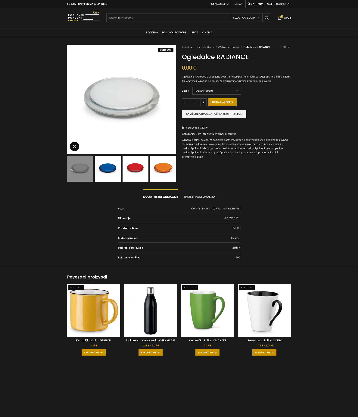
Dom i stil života (205, 47)
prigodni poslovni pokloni (225, 152)
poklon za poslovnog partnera (211, 143)
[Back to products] (284, 47)
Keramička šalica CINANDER (207, 340)
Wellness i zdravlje (228, 47)
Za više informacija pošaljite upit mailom (214, 113)
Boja (185, 90)
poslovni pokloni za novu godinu (264, 148)
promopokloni (249, 152)
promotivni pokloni (193, 156)
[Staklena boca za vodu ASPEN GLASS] (150, 310)
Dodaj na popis (222, 102)
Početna (187, 47)
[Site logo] (84, 17)
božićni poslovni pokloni (249, 139)
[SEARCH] (267, 18)
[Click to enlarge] (74, 146)
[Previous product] (280, 47)
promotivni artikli (268, 152)
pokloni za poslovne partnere (246, 143)
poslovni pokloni (273, 143)
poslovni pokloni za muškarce (228, 148)
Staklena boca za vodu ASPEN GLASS (150, 340)
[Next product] (289, 47)
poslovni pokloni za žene (196, 152)
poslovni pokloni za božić (196, 148)
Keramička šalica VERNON (93, 340)
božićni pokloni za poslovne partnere (213, 139)
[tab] (160, 195)
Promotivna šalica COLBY (264, 340)
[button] (71, 168)
